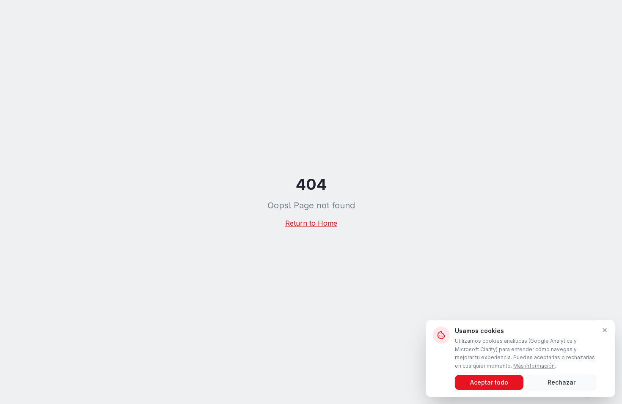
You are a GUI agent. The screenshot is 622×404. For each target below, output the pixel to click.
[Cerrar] (604, 330)
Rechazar (561, 382)
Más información (534, 366)
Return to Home (311, 223)
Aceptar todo (489, 382)
